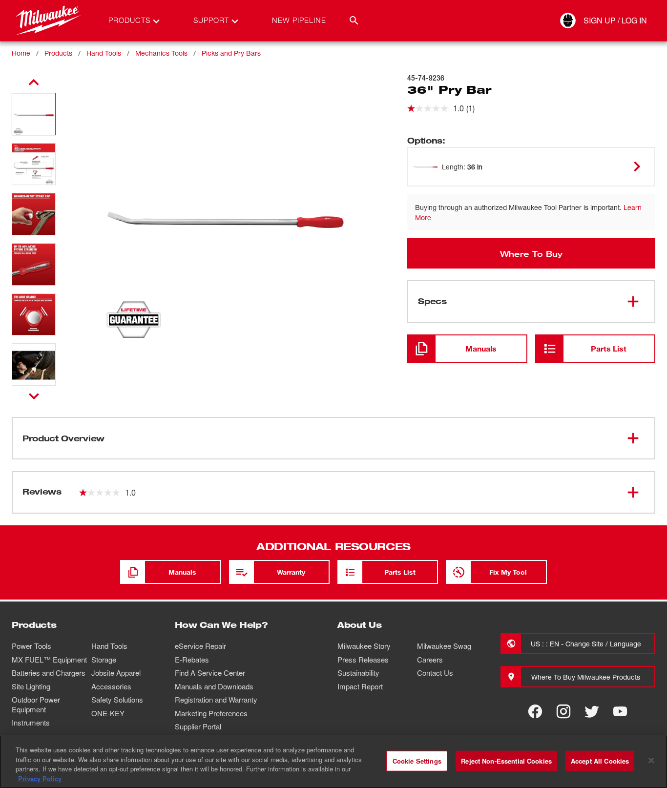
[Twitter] (592, 711)
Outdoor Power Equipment (36, 704)
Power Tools (31, 646)
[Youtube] (620, 711)
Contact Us (435, 673)
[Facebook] (535, 711)
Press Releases (363, 659)
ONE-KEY (108, 713)
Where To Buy (531, 253)
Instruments (31, 722)
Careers (430, 659)
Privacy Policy (40, 778)
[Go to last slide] (33, 82)
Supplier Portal (198, 726)
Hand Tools (103, 53)
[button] (34, 114)
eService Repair (200, 646)
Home (21, 53)
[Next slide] (34, 396)
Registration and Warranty (216, 700)
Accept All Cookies (600, 761)
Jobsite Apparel (116, 673)
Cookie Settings (417, 761)
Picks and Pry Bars (231, 53)
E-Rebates (192, 659)
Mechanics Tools (161, 53)
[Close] (651, 760)
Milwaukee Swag (444, 646)
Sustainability (358, 673)
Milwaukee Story (364, 646)
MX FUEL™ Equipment (49, 659)
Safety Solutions (117, 700)
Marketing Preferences (211, 713)
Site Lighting (31, 686)
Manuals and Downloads (214, 686)
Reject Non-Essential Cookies (506, 761)
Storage (103, 659)
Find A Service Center (210, 673)
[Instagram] (563, 711)
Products (58, 53)
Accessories (111, 686)
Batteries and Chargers (48, 673)
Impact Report (360, 686)
